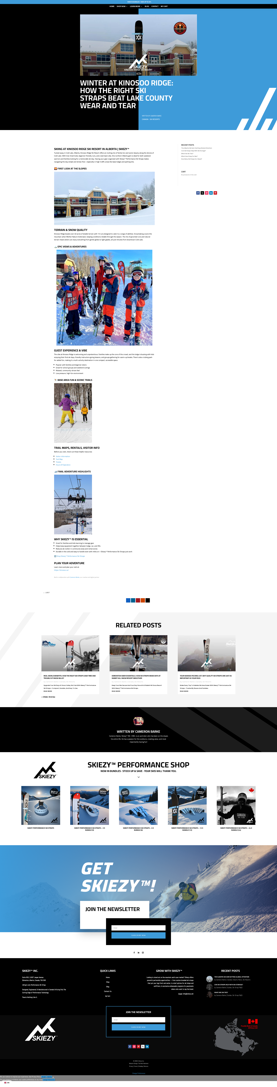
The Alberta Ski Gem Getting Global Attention (196, 148)
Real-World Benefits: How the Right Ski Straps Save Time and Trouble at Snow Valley (70, 677)
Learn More (135, 7)
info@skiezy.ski (188, 994)
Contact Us (107, 991)
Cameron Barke (74, 577)
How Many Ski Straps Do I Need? (191, 159)
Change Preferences (138, 1073)
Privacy (131, 1066)
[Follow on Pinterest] (215, 193)
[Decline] (53, 1077)
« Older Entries (48, 697)
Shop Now (121, 7)
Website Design (133, 1063)
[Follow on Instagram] (206, 193)
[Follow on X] (202, 193)
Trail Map (59, 459)
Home (112, 7)
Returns (146, 1066)
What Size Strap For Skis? (189, 156)
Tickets (58, 462)
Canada (62, 682)
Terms (135, 1066)
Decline (49, 1077)
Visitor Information (63, 456)
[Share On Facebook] (128, 600)
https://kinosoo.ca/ (61, 570)
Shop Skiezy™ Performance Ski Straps (71, 556)
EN (8, 1083)
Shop (107, 982)
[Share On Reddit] (143, 600)
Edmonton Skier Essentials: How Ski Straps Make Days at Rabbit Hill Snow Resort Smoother (136, 677)
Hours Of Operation (63, 464)
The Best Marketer (143, 1063)
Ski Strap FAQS (237, 987)
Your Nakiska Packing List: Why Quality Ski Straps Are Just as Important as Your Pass (206, 677)
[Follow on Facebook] (198, 193)
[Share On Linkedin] (133, 600)
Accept (44, 1077)
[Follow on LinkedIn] (211, 193)
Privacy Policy (36, 1077)
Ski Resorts (70, 682)
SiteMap (140, 1066)
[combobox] (7, 1083)
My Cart (164, 7)
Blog (147, 7)
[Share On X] (148, 600)
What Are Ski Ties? (187, 153)
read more (48, 691)
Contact (154, 7)
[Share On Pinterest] (138, 600)
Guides (229, 987)
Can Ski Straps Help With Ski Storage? (193, 151)
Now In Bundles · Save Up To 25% (139, 1)
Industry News (237, 980)
